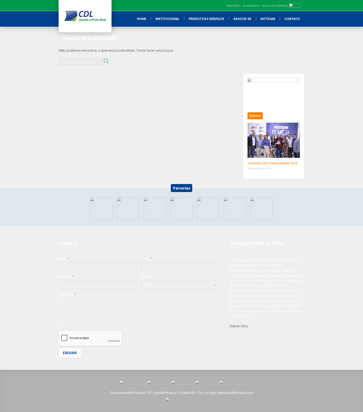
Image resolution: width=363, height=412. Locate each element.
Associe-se (242, 19)
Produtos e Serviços (206, 19)
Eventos (255, 116)
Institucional (167, 19)
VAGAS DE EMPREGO (275, 6)
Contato (292, 19)
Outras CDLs (239, 326)
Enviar (70, 352)
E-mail (146, 258)
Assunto (147, 277)
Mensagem (67, 294)
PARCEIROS (233, 6)
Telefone (66, 277)
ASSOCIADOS (251, 6)
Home (141, 19)
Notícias (267, 19)
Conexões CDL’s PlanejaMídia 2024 (272, 163)
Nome (64, 258)
